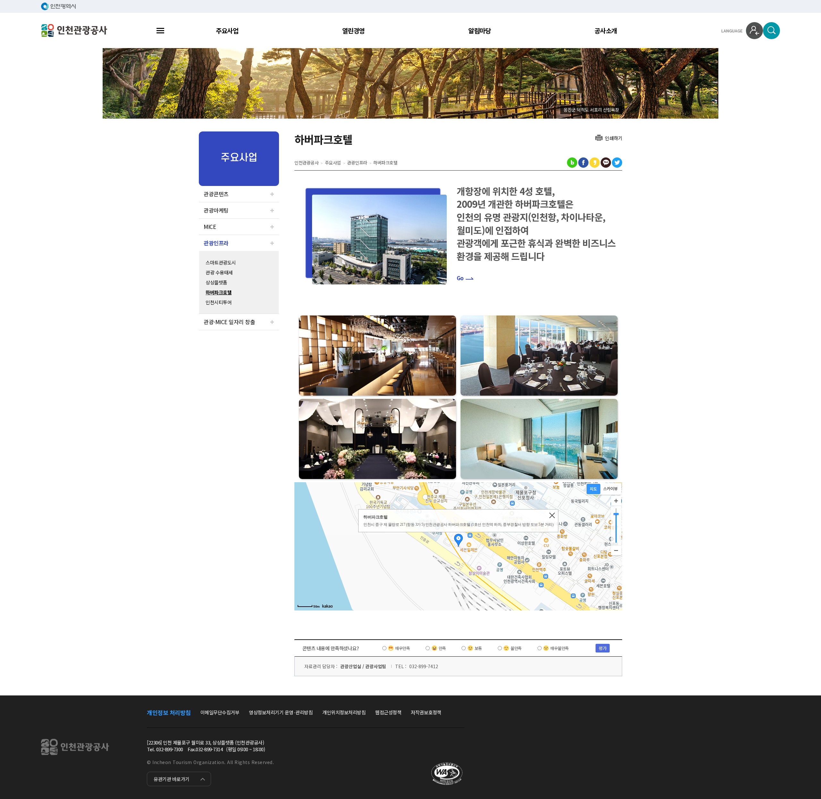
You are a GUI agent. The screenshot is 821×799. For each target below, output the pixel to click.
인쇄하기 (613, 138)
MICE (210, 227)
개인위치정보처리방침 (344, 712)
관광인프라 (216, 243)
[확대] (616, 501)
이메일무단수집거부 (220, 712)
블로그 (572, 162)
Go (460, 278)
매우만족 (402, 648)
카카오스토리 (594, 162)
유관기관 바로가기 (172, 779)
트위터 (617, 162)
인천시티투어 (219, 302)
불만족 (516, 648)
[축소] (616, 550)
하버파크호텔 (219, 292)
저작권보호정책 (426, 712)
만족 (442, 648)
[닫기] (552, 515)
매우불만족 (559, 648)
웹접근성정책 (388, 712)
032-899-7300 (169, 749)
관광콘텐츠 (216, 194)
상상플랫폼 (216, 282)
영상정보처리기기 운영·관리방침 (281, 712)
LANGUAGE (732, 31)
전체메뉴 (160, 30)
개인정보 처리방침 (169, 712)
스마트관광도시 (221, 262)
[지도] (593, 489)
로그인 (754, 30)
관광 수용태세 (219, 272)
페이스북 (583, 162)
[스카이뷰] (610, 489)
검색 (771, 30)
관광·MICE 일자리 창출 (229, 322)
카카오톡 (606, 162)
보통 (478, 648)
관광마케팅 (216, 210)
